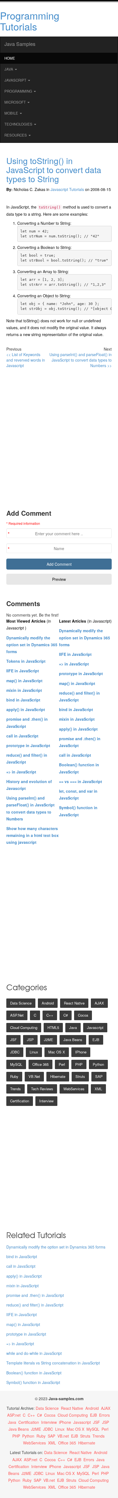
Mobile (11, 113)
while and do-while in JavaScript (34, 1353)
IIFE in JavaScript (22, 670)
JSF (13, 1039)
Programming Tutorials (29, 20)
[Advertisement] (59, 438)
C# (65, 1015)
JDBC (14, 1052)
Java (9, 69)
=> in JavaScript (21, 772)
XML (98, 1088)
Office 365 (40, 1064)
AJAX (99, 1003)
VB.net (34, 1076)
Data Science (21, 1003)
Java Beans (72, 1039)
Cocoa (83, 1015)
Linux (34, 1052)
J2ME (48, 1039)
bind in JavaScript (23, 700)
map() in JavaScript (24, 680)
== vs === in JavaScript (80, 781)
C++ (49, 1015)
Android (48, 1003)
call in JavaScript (22, 736)
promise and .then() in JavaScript (35, 1295)
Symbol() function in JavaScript (33, 1382)
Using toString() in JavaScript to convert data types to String (53, 170)
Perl (62, 1064)
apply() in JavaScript (25, 709)
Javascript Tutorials (67, 189)
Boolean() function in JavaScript (33, 1372)
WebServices (74, 1088)
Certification (19, 1100)
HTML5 (53, 1027)
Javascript (95, 1027)
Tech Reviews (42, 1088)
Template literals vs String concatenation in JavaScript (53, 1363)
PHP (79, 1064)
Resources (16, 135)
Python (98, 1064)
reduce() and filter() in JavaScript (34, 1305)
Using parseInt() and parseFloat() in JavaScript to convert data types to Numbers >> (80, 360)
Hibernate (57, 1076)
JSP (30, 1039)
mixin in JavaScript (24, 690)
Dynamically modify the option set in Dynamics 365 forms (31, 644)
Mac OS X (56, 1052)
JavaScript (15, 80)
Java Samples (19, 43)
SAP (99, 1076)
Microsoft (15, 102)
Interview (46, 1100)
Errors (104, 1415)
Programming (18, 91)
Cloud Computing (23, 1027)
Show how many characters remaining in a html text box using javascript (32, 835)
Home (9, 58)
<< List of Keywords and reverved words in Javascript (25, 360)
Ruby (14, 1076)
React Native (74, 1003)
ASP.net (17, 1015)
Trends (15, 1088)
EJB (95, 1039)
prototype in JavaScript (28, 745)
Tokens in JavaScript (26, 661)
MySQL (16, 1064)
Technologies (18, 124)
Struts (80, 1076)
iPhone (80, 1052)
